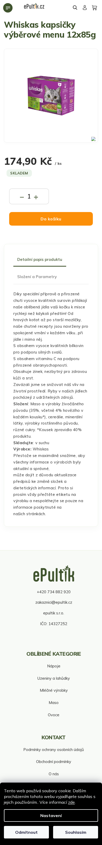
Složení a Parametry (37, 276)
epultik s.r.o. (53, 613)
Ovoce (53, 714)
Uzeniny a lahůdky (53, 678)
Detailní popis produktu (39, 259)
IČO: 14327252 (53, 623)
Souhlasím (75, 832)
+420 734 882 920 (54, 591)
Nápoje (53, 666)
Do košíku (51, 218)
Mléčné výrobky (54, 690)
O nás (54, 773)
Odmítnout (26, 832)
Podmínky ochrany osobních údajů (53, 749)
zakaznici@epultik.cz (53, 602)
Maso (54, 702)
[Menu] (8, 8)
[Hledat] (75, 7)
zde (71, 802)
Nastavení (51, 815)
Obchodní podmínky (53, 761)
